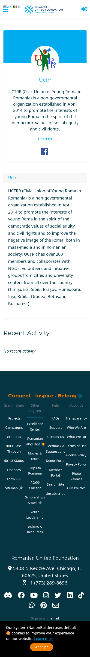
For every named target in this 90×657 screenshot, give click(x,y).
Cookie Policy (76, 455)
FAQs (56, 418)
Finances (14, 470)
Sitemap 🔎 (14, 488)
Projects (14, 418)
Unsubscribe (55, 493)
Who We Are (76, 427)
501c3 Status (14, 460)
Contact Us (55, 436)
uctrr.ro (45, 139)
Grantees (14, 436)
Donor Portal (55, 460)
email (55, 618)
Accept (41, 647)
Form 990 (14, 479)
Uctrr (45, 80)
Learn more (44, 638)
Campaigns (14, 427)
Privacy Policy (76, 464)
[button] (84, 9)
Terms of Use (76, 446)
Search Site (55, 484)
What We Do (76, 436)
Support (55, 427)
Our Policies (76, 488)
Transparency (76, 418)
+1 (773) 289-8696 (45, 582)
